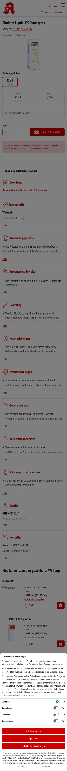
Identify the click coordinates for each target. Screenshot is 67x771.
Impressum (46, 766)
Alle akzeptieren (33, 731)
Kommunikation (8, 721)
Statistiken (6, 714)
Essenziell (5, 701)
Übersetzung (7, 708)
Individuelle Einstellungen (33, 746)
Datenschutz (22, 766)
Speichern (33, 738)
